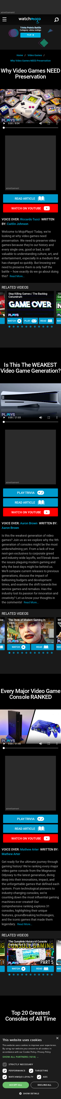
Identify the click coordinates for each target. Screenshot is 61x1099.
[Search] (56, 19)
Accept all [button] (15, 1084)
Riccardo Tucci (30, 219)
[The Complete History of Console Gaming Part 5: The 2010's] (30, 952)
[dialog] (30, 1067)
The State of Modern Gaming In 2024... (26, 621)
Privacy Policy (44, 1051)
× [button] (57, 1038)
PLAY (29, 35)
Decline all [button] (44, 1084)
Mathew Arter (29, 849)
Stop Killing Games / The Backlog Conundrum (27, 295)
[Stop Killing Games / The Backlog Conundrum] (30, 304)
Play (27, 320)
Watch (12, 320)
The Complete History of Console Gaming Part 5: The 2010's (27, 943)
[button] (9, 326)
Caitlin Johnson (17, 224)
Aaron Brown (28, 523)
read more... (17, 276)
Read (43, 320)
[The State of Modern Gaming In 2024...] (30, 630)
